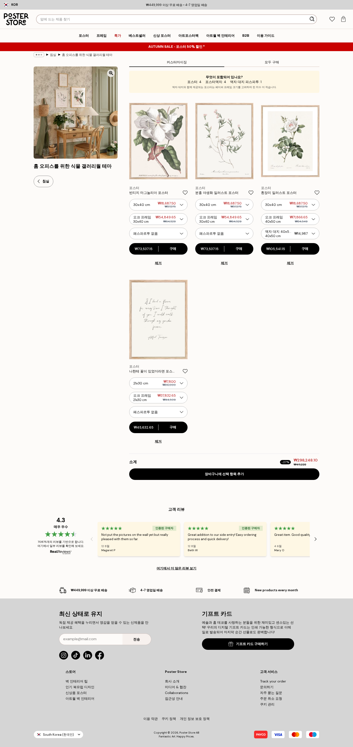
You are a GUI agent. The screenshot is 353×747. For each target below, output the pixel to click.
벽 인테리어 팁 (77, 681)
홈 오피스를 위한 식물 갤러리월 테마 (87, 55)
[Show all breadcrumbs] (39, 54)
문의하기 (267, 687)
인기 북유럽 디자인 (80, 687)
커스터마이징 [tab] (177, 62)
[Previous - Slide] (92, 539)
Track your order (273, 681)
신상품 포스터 (76, 693)
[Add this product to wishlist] (185, 192)
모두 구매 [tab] (272, 62)
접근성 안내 (174, 698)
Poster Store (187, 732)
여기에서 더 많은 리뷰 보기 (176, 568)
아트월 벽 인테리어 (80, 698)
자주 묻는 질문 (271, 693)
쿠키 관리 (267, 704)
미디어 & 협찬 (175, 687)
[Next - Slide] (315, 539)
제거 (158, 263)
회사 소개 (172, 681)
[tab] (332, 19)
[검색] (312, 19)
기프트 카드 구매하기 (252, 644)
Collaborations (176, 693)
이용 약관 (150, 719)
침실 (53, 55)
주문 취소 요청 (271, 698)
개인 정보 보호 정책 (195, 719)
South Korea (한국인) (58, 735)
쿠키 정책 (169, 719)
